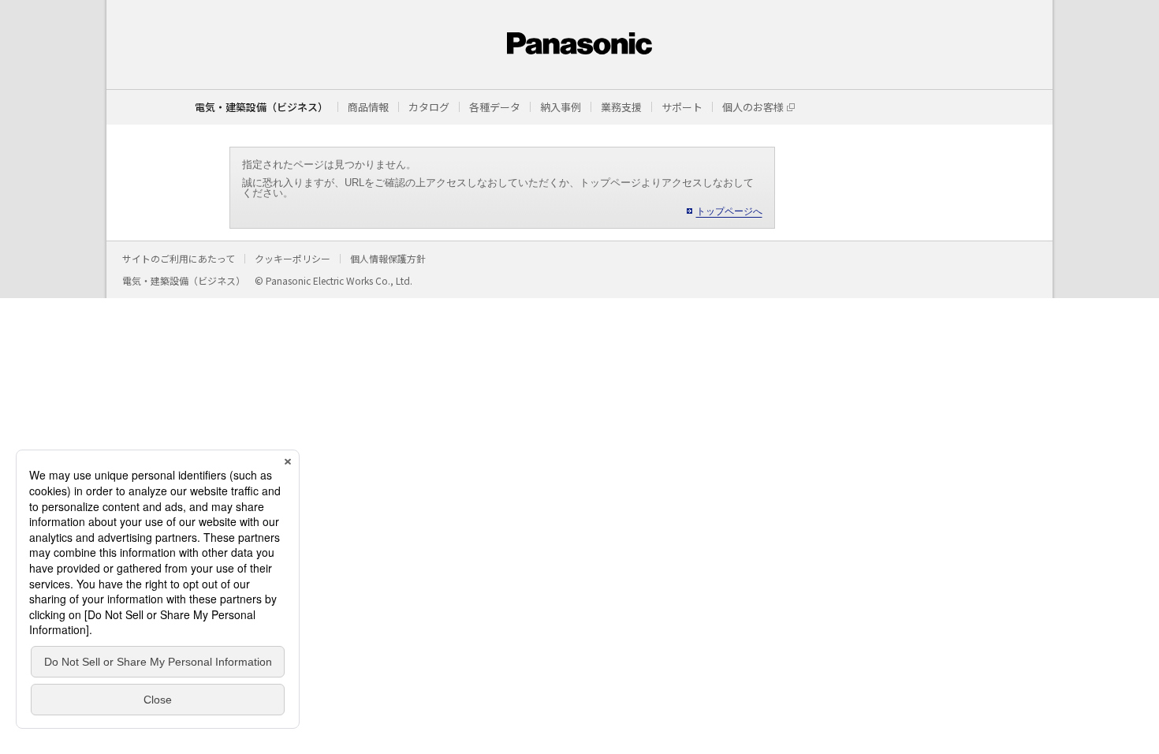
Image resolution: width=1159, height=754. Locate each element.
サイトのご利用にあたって (178, 258)
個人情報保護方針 (388, 258)
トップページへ (729, 211)
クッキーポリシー (292, 258)
